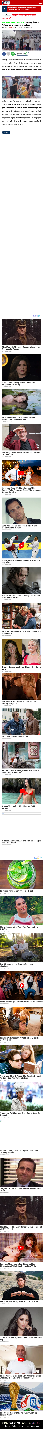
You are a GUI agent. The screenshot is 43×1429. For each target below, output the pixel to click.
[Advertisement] (21, 159)
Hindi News (6, 15)
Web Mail (35, 1426)
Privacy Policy (11, 1426)
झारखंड (6, 132)
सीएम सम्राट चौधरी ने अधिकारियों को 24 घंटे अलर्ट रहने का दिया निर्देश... (22, 8)
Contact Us (24, 1426)
